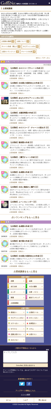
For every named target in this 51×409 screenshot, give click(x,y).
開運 (12, 297)
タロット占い (33, 318)
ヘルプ (25, 400)
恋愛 (12, 281)
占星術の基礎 (8, 41)
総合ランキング (34, 297)
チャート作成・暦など (11, 46)
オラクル (14, 329)
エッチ (13, 292)
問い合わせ (42, 400)
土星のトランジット (10, 51)
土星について (23, 41)
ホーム (8, 400)
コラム (31, 329)
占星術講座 (13, 78)
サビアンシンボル (30, 46)
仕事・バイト (33, 292)
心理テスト (33, 334)
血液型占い (33, 323)
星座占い (21, 78)
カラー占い (15, 323)
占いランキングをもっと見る (25, 217)
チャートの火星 (28, 51)
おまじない (15, 340)
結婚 (30, 281)
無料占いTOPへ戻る (43, 58)
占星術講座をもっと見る (25, 271)
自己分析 (14, 286)
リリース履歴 (25, 394)
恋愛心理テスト (16, 334)
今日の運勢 (33, 286)
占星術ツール (33, 312)
